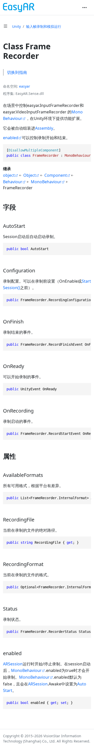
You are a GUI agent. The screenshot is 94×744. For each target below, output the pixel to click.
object (9, 175)
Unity (16, 26)
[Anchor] (20, 207)
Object (29, 175)
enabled (10, 137)
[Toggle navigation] (84, 7)
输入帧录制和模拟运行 (43, 26)
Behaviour (12, 181)
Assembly (44, 128)
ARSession (13, 664)
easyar (24, 86)
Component (55, 175)
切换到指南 (17, 72)
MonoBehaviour (46, 181)
